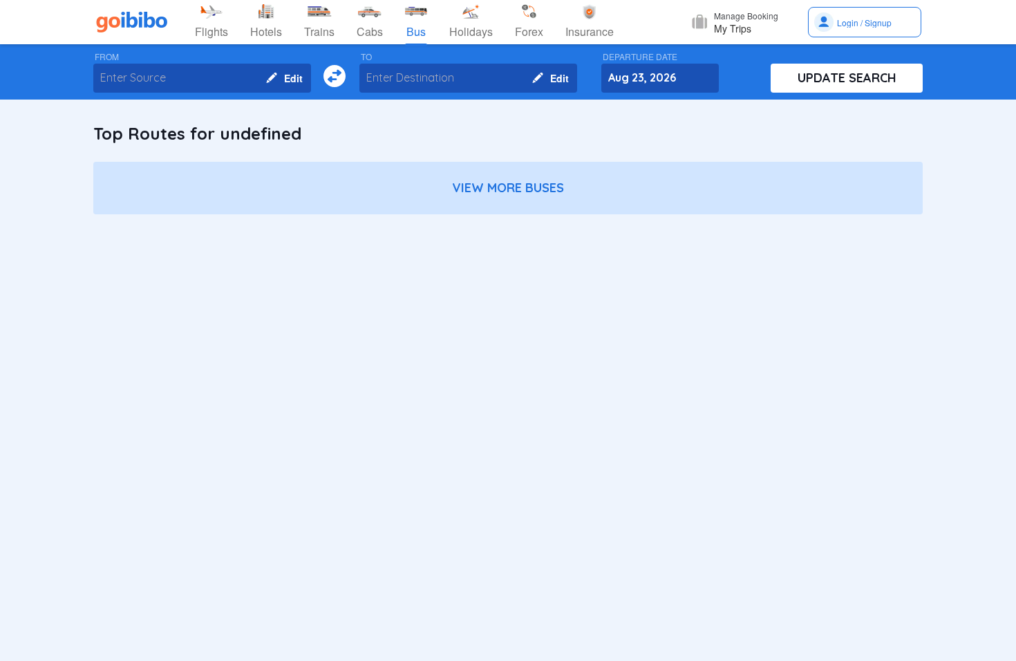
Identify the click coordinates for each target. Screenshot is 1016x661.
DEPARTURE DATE (640, 56)
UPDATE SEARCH (847, 78)
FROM (107, 56)
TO (366, 56)
